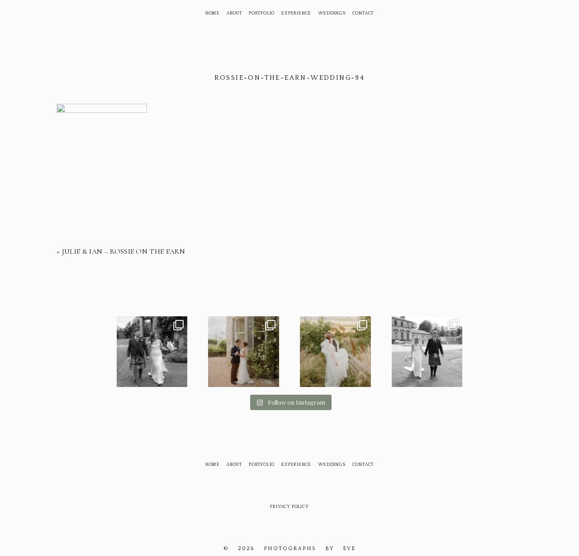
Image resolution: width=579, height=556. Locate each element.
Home (212, 13)
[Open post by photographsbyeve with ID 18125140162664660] (335, 351)
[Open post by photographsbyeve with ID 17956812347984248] (427, 351)
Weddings (331, 13)
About (234, 13)
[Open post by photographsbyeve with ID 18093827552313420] (243, 351)
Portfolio (262, 13)
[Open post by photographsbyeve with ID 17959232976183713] (152, 351)
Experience (296, 13)
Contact (363, 13)
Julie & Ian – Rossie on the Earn (123, 251)
